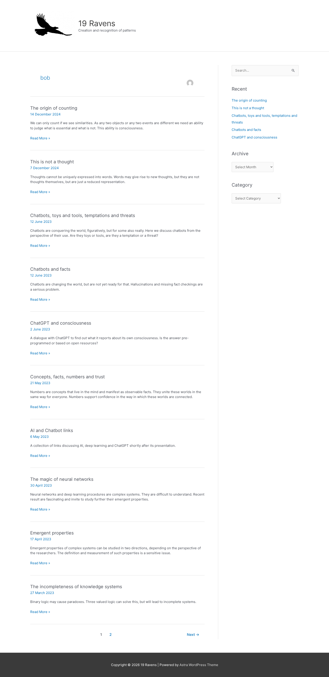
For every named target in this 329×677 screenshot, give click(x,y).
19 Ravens (96, 23)
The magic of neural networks (61, 479)
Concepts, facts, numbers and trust (67, 376)
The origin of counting (53, 108)
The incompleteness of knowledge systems (76, 586)
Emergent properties (52, 533)
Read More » (40, 138)
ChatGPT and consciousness (60, 323)
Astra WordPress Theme (198, 665)
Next (193, 634)
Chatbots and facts (50, 269)
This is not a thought (52, 161)
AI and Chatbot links (51, 430)
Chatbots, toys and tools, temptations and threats (82, 215)
